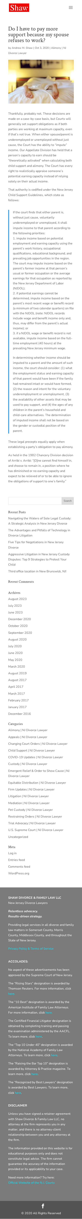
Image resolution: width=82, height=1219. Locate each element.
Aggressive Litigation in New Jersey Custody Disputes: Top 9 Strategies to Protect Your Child (39, 559)
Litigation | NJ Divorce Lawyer (28, 796)
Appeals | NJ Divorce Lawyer (27, 737)
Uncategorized (18, 837)
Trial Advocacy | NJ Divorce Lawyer (32, 823)
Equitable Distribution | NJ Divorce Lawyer (37, 783)
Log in (12, 853)
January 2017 (17, 707)
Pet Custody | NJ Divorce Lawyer (30, 810)
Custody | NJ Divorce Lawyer (27, 764)
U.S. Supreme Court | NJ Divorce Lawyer (35, 830)
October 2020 (18, 626)
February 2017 (18, 700)
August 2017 (17, 680)
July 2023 (15, 606)
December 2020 (19, 619)
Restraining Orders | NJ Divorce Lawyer (35, 816)
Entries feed (16, 860)
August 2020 (17, 639)
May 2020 (15, 660)
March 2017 (16, 694)
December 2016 (19, 714)
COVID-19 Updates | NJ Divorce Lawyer (35, 757)
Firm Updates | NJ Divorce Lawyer (31, 789)
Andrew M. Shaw (22, 48)
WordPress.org (18, 873)
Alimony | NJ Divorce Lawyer (27, 730)
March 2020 (16, 667)
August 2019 (17, 673)
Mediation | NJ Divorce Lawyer (29, 803)
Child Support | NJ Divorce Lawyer (31, 750)
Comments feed (19, 867)
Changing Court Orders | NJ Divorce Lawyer (38, 744)
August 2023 (17, 599)
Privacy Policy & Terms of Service (31, 949)
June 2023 (15, 612)
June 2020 (15, 653)
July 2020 (15, 646)
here (39, 1036)
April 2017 (15, 687)
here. (11, 994)
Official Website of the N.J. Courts (31, 1183)
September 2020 (20, 633)
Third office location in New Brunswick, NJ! (37, 571)
